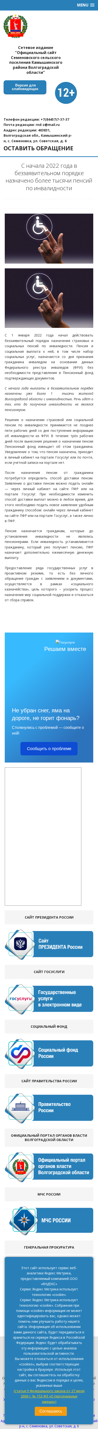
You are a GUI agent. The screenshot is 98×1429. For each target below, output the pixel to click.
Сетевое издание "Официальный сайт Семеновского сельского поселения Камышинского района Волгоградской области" (35, 60)
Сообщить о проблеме (49, 748)
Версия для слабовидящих (25, 87)
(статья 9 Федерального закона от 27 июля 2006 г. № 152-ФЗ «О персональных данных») (49, 1396)
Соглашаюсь (50, 1411)
